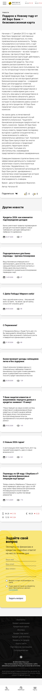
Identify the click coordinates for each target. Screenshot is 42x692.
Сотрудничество (21, 650)
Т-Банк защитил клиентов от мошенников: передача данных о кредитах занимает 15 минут (19, 399)
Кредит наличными (21, 623)
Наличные (21, 690)
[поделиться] (16, 193)
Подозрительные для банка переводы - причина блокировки (19, 254)
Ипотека (21, 630)
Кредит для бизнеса (21, 637)
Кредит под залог (21, 633)
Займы (7, 690)
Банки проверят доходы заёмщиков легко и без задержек (20, 360)
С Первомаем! (10, 325)
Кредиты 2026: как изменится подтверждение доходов (18, 218)
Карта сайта (21, 643)
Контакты (21, 620)
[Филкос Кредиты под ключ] (14, 3)
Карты (35, 690)
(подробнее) (13, 590)
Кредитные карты (21, 626)
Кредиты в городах (21, 640)
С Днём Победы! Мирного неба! (18, 294)
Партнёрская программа (21, 647)
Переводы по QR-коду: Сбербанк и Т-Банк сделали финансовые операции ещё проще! (21, 476)
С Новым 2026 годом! (13, 442)
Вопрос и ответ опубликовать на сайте (21, 581)
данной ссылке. (24, 675)
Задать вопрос (16, 598)
